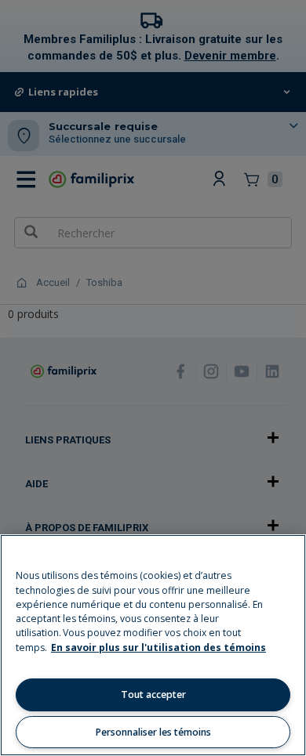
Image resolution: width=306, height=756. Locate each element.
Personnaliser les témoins (153, 732)
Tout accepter (153, 694)
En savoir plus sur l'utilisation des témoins (158, 647)
